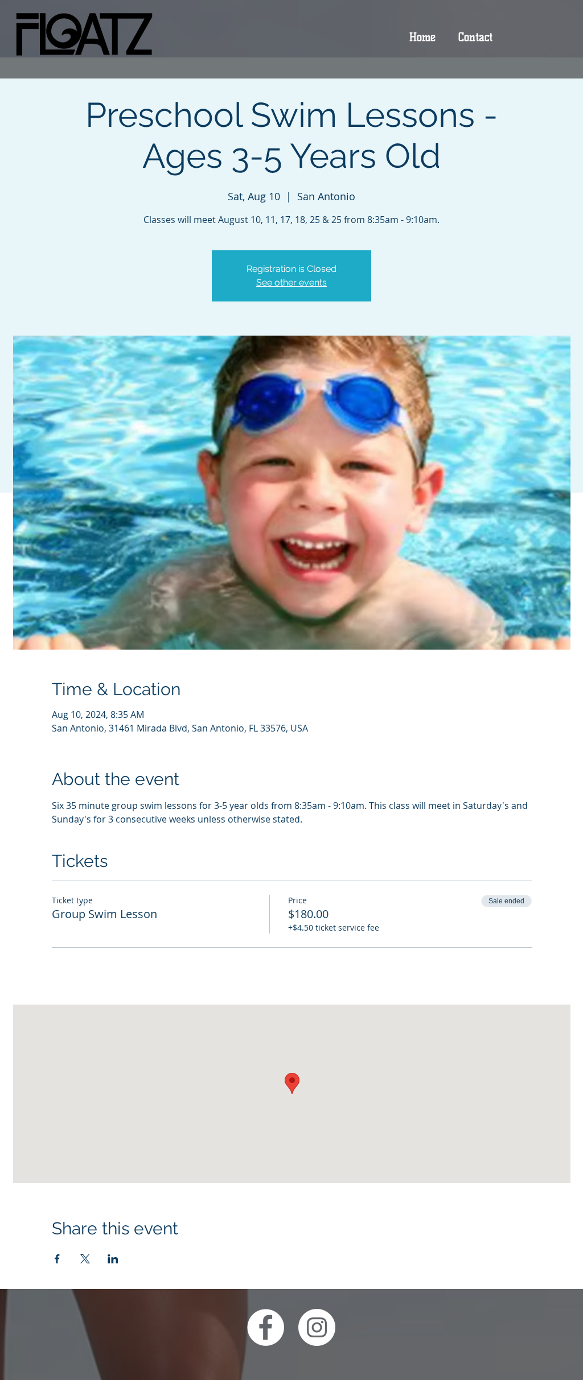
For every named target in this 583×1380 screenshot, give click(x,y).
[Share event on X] (85, 1258)
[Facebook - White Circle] (265, 1327)
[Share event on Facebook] (57, 1258)
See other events (291, 282)
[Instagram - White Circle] (316, 1327)
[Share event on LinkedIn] (113, 1258)
